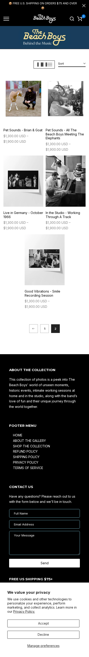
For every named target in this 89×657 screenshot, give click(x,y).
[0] (79, 18)
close (84, 5)
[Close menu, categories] (68, 5)
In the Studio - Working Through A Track (63, 215)
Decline (43, 634)
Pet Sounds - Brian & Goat (22, 130)
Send (45, 563)
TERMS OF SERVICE (28, 468)
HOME (17, 435)
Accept (43, 623)
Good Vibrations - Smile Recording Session (42, 293)
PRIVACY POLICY (25, 462)
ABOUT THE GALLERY (29, 441)
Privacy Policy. (24, 611)
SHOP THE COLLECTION (31, 446)
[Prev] (33, 328)
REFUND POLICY (25, 451)
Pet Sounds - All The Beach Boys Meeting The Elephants (65, 134)
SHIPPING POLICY (26, 457)
